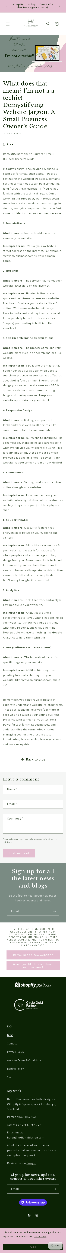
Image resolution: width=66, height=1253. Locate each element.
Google (31, 1163)
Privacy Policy (15, 1051)
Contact (12, 1043)
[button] (8, 24)
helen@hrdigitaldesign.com (25, 1137)
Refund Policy (15, 1068)
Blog (10, 1035)
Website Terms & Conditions (24, 1060)
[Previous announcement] (7, 6)
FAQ (9, 1026)
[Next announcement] (59, 6)
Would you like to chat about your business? (33, 965)
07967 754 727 (31, 1124)
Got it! (33, 1247)
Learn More (40, 1236)
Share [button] (10, 144)
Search (11, 1077)
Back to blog (35, 759)
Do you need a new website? (33, 955)
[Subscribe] (54, 911)
